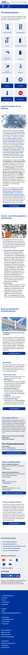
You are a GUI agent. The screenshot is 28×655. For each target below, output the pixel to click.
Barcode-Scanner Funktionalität (11, 548)
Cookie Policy (6, 621)
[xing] (15, 575)
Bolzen (20, 138)
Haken (8, 152)
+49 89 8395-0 (5, 641)
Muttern (15, 138)
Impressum (5, 623)
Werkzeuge (7, 45)
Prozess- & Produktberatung (10, 550)
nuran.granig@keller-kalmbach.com (15, 449)
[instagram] (7, 575)
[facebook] (3, 575)
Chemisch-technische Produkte (20, 45)
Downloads (7, 362)
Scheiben (5, 140)
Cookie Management (7, 619)
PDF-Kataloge (8, 379)
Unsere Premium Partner (12, 502)
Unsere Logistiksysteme (11, 462)
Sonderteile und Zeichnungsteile (14, 250)
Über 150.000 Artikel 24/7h (10, 542)
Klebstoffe (16, 151)
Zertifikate (7, 395)
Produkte (4, 597)
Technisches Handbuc (11, 388)
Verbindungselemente (7, 32)
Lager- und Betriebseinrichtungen (7, 71)
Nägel (17, 152)
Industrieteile (20, 85)
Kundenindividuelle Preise (10, 544)
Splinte (13, 140)
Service (4, 600)
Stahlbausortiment (7, 99)
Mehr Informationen (7, 568)
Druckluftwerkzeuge (8, 192)
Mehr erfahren (7, 469)
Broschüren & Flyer (10, 374)
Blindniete (15, 141)
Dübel (16, 146)
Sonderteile (7, 85)
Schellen (13, 152)
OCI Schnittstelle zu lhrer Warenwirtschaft (14, 546)
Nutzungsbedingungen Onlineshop (11, 613)
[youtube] (11, 575)
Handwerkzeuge (7, 191)
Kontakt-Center (5, 647)
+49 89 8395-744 (10, 448)
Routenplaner (4, 645)
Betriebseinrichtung (19, 195)
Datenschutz (5, 617)
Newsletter (5, 604)
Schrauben (10, 138)
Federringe (9, 141)
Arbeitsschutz (20, 59)
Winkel (21, 152)
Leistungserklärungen (11, 398)
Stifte (9, 140)
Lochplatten (6, 154)
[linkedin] (18, 575)
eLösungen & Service (10, 418)
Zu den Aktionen (20, 99)
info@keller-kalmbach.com (8, 643)
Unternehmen (5, 602)
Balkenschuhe (13, 154)
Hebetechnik (20, 72)
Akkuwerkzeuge (16, 191)
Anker (20, 146)
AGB (3, 610)
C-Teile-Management (8, 595)
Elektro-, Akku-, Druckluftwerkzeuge (7, 58)
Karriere (4, 608)
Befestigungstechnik (20, 32)
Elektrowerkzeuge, (18, 189)
